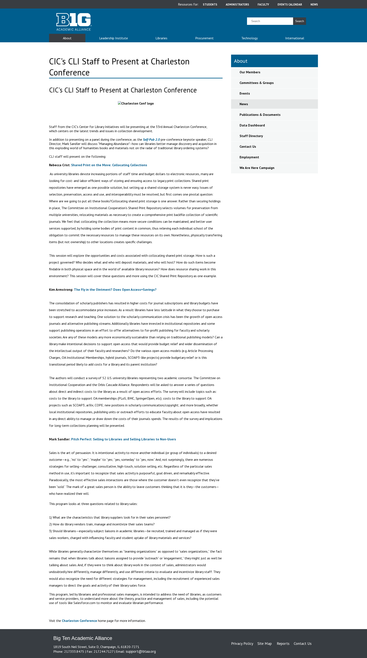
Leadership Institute (113, 38)
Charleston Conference (79, 620)
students (210, 4)
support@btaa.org (141, 651)
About (67, 38)
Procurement (204, 38)
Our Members (250, 72)
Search (299, 21)
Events (245, 93)
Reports (283, 643)
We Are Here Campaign (257, 168)
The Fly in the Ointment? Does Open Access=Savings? (115, 289)
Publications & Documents (260, 114)
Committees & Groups (257, 83)
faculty (263, 4)
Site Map (264, 643)
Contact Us (248, 146)
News (244, 104)
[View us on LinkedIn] (312, 651)
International (294, 38)
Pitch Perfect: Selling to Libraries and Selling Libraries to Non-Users (123, 439)
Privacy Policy (242, 643)
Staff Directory (251, 136)
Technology (249, 38)
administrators (237, 4)
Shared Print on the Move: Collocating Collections (109, 165)
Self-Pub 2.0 (151, 139)
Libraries (161, 38)
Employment (249, 157)
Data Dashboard (252, 125)
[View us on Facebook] (313, 651)
